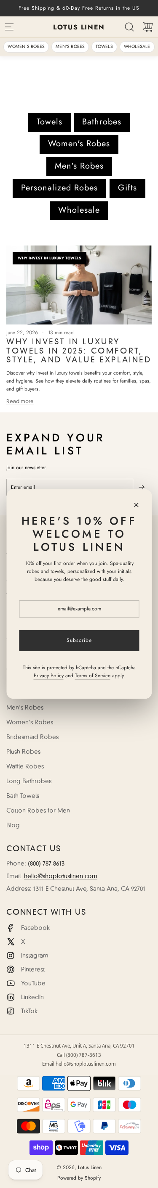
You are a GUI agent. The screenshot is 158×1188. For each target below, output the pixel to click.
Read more (20, 401)
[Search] (129, 27)
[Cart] (148, 27)
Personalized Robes (59, 188)
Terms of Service (92, 675)
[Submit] (142, 487)
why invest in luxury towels (49, 258)
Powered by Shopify (79, 1178)
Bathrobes (101, 122)
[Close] (136, 505)
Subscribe (79, 640)
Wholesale (137, 46)
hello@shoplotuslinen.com (60, 876)
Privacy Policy (48, 675)
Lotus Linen (79, 27)
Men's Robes (70, 46)
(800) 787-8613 (46, 863)
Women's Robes (26, 46)
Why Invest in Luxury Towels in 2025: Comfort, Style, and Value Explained (79, 350)
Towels (104, 46)
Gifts (127, 188)
